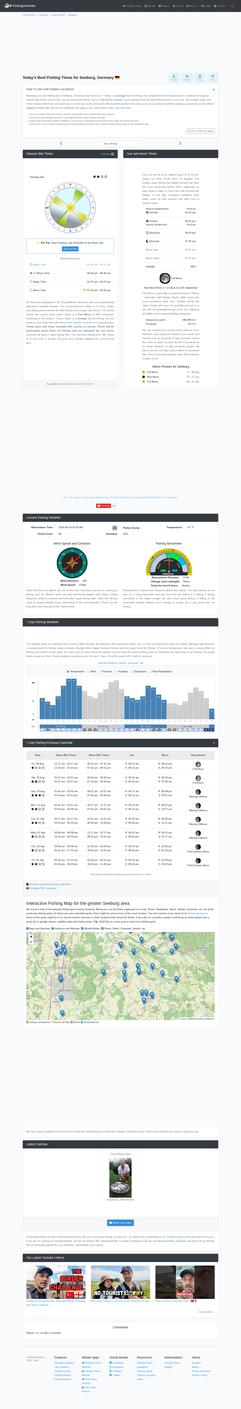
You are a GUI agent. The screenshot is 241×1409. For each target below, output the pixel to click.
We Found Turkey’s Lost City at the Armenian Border (120, 1300)
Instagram (118, 1367)
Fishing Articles (62, 1379)
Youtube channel (176, 1236)
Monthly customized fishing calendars (50, 884)
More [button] (192, 6)
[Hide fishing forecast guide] (214, 90)
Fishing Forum (62, 1371)
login (37, 1332)
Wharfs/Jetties (92, 928)
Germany (43, 15)
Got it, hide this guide (202, 131)
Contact (196, 1362)
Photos (151, 6)
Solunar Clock (144, 1371)
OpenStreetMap (196, 1018)
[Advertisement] (120, 43)
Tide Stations (61, 1367)
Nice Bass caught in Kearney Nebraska (120, 1153)
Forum (179, 6)
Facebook (118, 1362)
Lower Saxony (58, 15)
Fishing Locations (64, 1362)
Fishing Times (133, 6)
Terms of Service (201, 1371)
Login (207, 6)
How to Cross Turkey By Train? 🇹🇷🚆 (176, 1300)
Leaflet (183, 1018)
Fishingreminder (23, 6)
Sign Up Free (70, 249)
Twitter (116, 1375)
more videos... (207, 1311)
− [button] (31, 942)
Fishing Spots (29, 15)
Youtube (117, 1371)
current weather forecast (78, 322)
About (195, 1367)
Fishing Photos (62, 1375)
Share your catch (122, 1222)
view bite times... (124, 107)
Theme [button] (221, 6)
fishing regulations (197, 913)
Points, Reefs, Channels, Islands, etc (124, 928)
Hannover (96, 95)
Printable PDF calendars (43, 888)
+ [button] (31, 936)
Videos (165, 6)
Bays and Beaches (39, 928)
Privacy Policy (199, 1375)
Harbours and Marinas (67, 928)
